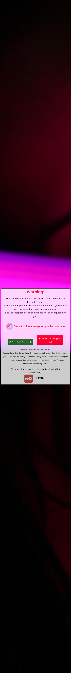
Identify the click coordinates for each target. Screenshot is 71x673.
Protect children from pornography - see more (39, 326)
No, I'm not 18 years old (51, 340)
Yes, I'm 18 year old (21, 342)
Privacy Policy (42, 364)
